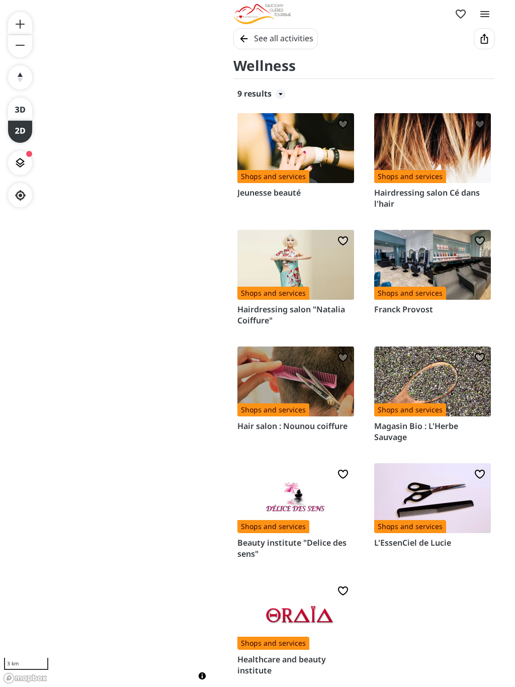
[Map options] (20, 163)
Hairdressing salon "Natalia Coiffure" (291, 315)
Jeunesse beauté (269, 192)
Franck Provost (403, 309)
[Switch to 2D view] (20, 132)
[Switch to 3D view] (20, 109)
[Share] (484, 38)
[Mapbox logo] (25, 678)
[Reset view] (20, 77)
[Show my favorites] (461, 14)
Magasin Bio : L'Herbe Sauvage (416, 431)
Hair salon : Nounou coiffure (292, 426)
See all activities (283, 38)
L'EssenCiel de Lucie (412, 542)
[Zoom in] (20, 23)
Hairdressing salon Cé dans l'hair (427, 198)
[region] (106, 343)
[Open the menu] (485, 14)
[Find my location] (20, 195)
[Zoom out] (20, 46)
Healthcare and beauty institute (281, 665)
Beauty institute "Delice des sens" (292, 548)
